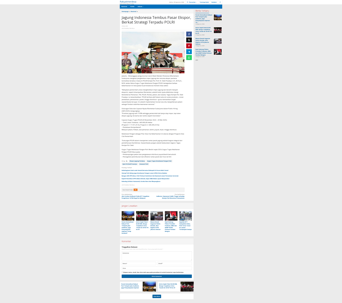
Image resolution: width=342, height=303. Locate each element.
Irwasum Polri (143, 164)
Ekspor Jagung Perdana (137, 161)
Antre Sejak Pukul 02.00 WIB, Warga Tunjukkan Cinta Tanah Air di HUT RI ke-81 (142, 225)
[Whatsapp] (189, 57)
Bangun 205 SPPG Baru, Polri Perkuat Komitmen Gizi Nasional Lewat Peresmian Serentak (150, 176)
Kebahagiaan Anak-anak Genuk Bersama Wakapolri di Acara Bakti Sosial (145, 170)
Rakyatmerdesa (128, 1)
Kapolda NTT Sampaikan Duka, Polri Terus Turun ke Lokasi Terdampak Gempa (185, 225)
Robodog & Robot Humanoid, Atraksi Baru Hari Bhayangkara (141, 181)
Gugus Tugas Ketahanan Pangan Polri (159, 161)
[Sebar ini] (189, 34)
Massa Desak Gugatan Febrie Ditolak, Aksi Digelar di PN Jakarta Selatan (155, 225)
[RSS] (136, 190)
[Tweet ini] (189, 39)
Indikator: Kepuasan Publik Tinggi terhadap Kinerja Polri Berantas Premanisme (170, 196)
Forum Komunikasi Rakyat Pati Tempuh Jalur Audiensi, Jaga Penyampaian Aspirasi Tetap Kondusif (128, 227)
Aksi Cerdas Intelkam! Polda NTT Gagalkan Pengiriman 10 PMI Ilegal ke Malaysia (135, 196)
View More (156, 296)
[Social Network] (220, 2)
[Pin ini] (189, 45)
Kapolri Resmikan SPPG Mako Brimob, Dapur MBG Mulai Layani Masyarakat (145, 178)
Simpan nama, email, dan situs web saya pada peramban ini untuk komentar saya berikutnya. (153, 272)
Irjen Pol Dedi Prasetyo (130, 164)
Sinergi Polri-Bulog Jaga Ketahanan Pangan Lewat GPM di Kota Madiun (144, 173)
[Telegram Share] (189, 51)
